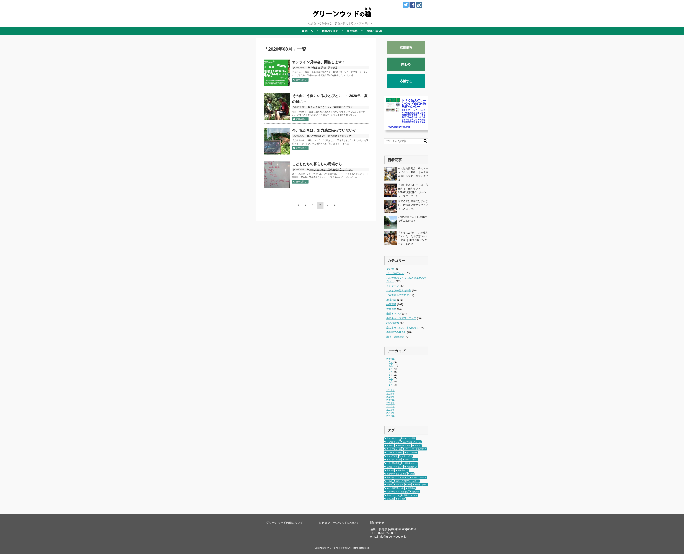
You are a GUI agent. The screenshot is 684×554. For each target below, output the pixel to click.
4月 (391, 375)
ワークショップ (411, 460)
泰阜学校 (399, 485)
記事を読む (301, 79)
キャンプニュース (394, 449)
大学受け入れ (412, 467)
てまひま (390, 445)
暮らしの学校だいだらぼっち (407, 481)
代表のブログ (330, 31)
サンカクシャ (412, 452)
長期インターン (393, 495)
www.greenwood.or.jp (399, 127)
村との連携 (392, 322)
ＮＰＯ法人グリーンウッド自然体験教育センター (414, 103)
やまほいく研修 (404, 445)
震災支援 (390, 499)
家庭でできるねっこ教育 (396, 474)
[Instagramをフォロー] (419, 5)
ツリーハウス (406, 456)
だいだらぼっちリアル (412, 442)
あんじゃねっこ (393, 438)
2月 (391, 381)
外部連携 (352, 31)
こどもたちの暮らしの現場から (317, 164)
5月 (391, 371)
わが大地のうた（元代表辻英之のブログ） (333, 107)
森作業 (389, 485)
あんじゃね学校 (409, 438)
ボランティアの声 (394, 460)
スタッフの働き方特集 (398, 290)
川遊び (389, 481)
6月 (391, 368)
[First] (298, 205)
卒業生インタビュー (395, 467)
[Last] (334, 205)
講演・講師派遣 (329, 67)
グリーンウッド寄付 (395, 452)
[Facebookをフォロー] (412, 5)
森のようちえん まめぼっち (402, 327)
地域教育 (391, 299)
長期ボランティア (410, 495)
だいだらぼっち (395, 273)
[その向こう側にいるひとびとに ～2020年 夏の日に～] (277, 106)
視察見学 (415, 492)
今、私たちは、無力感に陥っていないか (324, 130)
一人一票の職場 (393, 463)
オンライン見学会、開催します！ (319, 62)
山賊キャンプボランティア (401, 318)
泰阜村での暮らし (396, 332)
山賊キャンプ (393, 313)
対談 (412, 474)
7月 (391, 365)
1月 (391, 384)
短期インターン (421, 485)
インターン (392, 285)
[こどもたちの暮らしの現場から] (277, 174)
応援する (406, 81)
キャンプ (418, 445)
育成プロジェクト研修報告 (397, 492)
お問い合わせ (374, 31)
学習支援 (390, 470)
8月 (391, 362)
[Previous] (305, 205)
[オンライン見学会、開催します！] (277, 73)
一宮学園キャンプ (410, 463)
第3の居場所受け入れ (395, 488)
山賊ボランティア (419, 477)
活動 (409, 485)
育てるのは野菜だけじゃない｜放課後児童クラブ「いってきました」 (413, 205)
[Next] (327, 205)
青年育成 (401, 499)
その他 (390, 268)
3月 (391, 378)
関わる (406, 64)
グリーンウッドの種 (337, 548)
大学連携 (391, 309)
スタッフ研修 (392, 456)
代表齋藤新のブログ (397, 295)
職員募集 (411, 488)
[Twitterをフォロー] (406, 5)
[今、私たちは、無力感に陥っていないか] (277, 141)
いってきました (393, 442)
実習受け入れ (403, 470)
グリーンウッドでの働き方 (415, 449)
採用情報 (406, 47)
